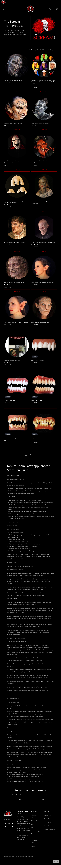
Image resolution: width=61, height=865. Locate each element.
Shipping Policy (48, 822)
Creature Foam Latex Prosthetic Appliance (40, 201)
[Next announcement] (58, 2)
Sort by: (31, 50)
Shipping (33, 846)
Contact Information (49, 829)
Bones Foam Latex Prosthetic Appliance (13, 161)
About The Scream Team (35, 832)
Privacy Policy (47, 815)
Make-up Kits (34, 820)
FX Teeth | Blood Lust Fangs (37, 360)
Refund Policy (47, 819)
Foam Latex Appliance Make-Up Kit (12, 360)
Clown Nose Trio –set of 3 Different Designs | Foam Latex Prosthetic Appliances (15, 201)
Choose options (44, 92)
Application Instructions (34, 841)
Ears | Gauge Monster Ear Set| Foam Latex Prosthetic (16, 322)
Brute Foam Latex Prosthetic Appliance (40, 161)
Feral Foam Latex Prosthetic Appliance (40, 322)
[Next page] (35, 454)
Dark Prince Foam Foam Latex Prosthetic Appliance (43, 242)
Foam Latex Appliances (34, 816)
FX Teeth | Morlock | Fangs (10, 438)
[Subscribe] (43, 799)
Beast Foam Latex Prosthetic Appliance (13, 123)
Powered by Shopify (29, 856)
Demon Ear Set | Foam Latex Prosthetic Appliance (42, 282)
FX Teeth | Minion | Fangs (36, 400)
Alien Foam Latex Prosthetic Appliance (13, 80)
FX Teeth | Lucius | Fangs (9, 400)
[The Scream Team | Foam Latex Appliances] (3, 2)
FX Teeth (33, 828)
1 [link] (26, 454)
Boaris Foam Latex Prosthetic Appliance (40, 123)
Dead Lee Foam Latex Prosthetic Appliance (14, 282)
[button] (3, 9)
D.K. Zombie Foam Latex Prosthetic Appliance (14, 242)
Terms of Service (48, 826)
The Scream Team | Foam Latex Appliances (16, 856)
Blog (32, 837)
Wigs (32, 824)
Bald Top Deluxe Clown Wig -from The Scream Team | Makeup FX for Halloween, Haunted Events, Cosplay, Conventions (43, 82)
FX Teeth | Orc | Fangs (36, 438)
